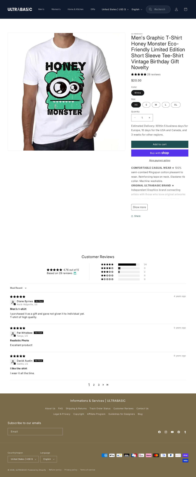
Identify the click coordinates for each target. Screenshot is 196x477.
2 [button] (94, 384)
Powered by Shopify (37, 470)
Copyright (78, 414)
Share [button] (137, 216)
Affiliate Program (96, 414)
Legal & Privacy (61, 414)
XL (175, 104)
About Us (50, 408)
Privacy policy (70, 470)
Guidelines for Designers (121, 414)
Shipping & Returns (76, 408)
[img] (17, 296)
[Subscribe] (59, 431)
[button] (139, 74)
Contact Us (142, 408)
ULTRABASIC (21, 470)
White (137, 92)
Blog (140, 414)
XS (136, 104)
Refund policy (55, 470)
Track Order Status (100, 408)
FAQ (60, 408)
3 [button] (99, 384)
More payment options (159, 160)
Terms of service (87, 470)
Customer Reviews (123, 408)
